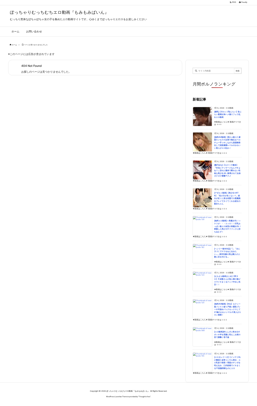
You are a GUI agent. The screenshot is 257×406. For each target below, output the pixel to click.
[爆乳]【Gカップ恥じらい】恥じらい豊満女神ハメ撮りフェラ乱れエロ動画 (228, 114)
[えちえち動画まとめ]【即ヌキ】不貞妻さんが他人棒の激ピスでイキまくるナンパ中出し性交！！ (227, 280)
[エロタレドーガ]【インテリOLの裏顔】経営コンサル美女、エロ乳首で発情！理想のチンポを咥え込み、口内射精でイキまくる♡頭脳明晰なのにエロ (227, 362)
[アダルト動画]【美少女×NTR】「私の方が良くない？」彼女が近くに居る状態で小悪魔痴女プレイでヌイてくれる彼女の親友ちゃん (227, 198)
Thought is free (144, 396)
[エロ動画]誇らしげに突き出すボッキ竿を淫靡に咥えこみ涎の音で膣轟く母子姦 (227, 334)
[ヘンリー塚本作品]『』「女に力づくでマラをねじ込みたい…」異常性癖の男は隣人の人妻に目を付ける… (227, 253)
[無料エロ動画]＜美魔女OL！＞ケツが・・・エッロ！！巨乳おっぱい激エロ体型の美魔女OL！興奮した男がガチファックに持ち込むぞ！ (227, 226)
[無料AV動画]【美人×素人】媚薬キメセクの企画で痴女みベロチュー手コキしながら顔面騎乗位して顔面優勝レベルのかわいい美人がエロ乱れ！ (227, 142)
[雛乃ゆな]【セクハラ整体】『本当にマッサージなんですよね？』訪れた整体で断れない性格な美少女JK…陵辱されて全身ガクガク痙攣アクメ (227, 170)
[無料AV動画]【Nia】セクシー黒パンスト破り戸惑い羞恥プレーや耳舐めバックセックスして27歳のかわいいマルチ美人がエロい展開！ (227, 309)
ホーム (14, 45)
